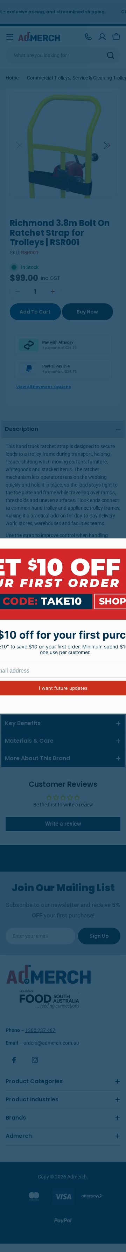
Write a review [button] (63, 823)
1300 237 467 (40, 1030)
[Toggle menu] (10, 37)
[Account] (102, 37)
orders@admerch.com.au (51, 1043)
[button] (107, 145)
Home (12, 78)
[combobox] (63, 55)
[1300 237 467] (88, 37)
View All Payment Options (43, 387)
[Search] (110, 55)
